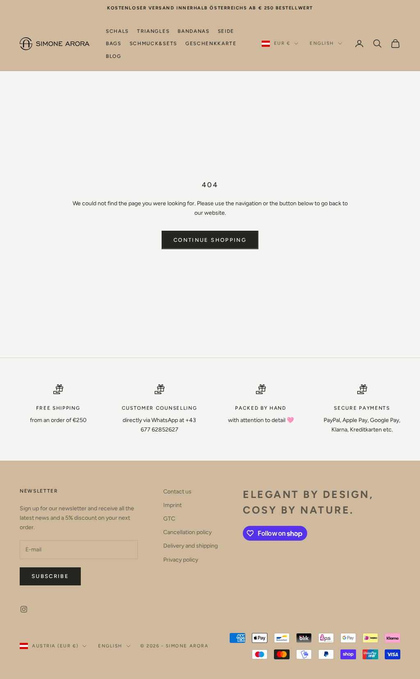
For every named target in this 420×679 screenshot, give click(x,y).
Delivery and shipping (190, 545)
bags (113, 43)
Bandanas (193, 31)
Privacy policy (180, 559)
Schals (117, 31)
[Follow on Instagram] (24, 609)
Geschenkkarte (211, 43)
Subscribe (50, 576)
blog (113, 56)
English (322, 43)
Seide (226, 31)
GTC (169, 518)
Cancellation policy (187, 532)
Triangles (153, 31)
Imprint (172, 505)
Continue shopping (210, 240)
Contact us (177, 491)
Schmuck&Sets (153, 43)
